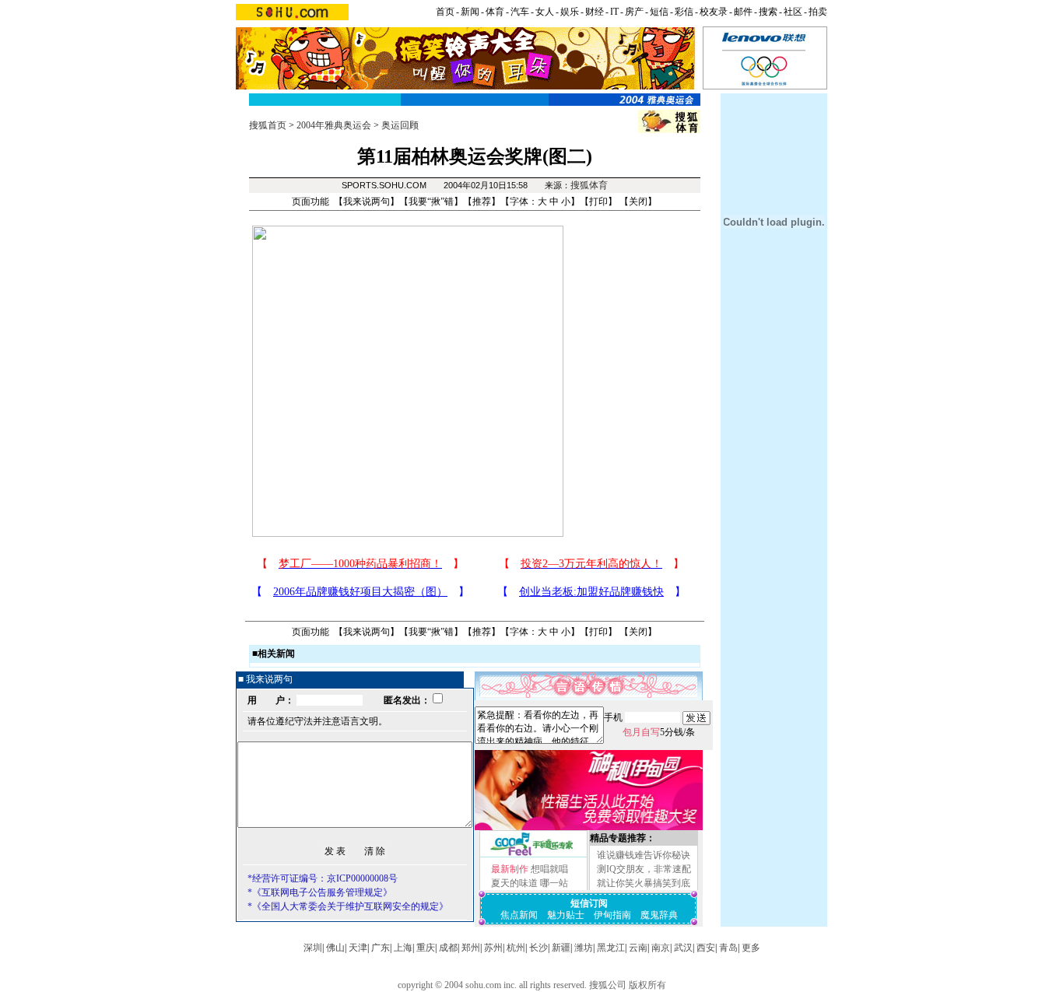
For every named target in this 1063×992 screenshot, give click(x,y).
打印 (598, 201)
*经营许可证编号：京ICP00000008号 (322, 878)
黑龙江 (611, 947)
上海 (403, 947)
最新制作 (509, 869)
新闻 (470, 11)
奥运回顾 (400, 125)
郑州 (470, 947)
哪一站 (554, 883)
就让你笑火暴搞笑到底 (643, 883)
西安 (705, 947)
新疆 (561, 947)
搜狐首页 (267, 125)
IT (614, 11)
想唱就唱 (549, 869)
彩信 (684, 11)
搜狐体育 (589, 185)
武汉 (683, 947)
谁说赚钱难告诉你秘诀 (643, 855)
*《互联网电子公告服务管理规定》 (319, 892)
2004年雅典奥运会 (333, 125)
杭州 (516, 947)
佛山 (335, 947)
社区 (793, 11)
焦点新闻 (519, 915)
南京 (660, 947)
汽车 (519, 11)
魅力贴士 (565, 915)
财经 (594, 11)
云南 (638, 947)
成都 (448, 947)
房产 (634, 11)
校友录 (714, 11)
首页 (445, 11)
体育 (495, 11)
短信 (659, 11)
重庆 (425, 947)
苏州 (493, 947)
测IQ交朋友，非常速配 (644, 869)
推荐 (481, 201)
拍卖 (818, 11)
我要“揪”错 (431, 201)
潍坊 (583, 947)
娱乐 (569, 11)
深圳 (312, 947)
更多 (751, 947)
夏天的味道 (514, 883)
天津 (358, 947)
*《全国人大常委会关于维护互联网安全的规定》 (347, 906)
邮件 (743, 11)
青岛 (728, 947)
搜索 (768, 11)
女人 (544, 11)
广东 (380, 947)
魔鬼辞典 (659, 915)
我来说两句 (366, 201)
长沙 (538, 947)
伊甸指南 (612, 915)
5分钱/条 (659, 732)
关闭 (638, 201)
